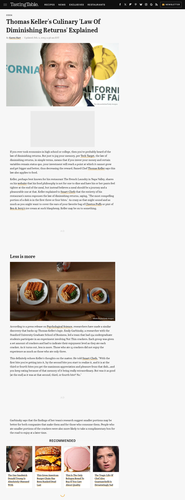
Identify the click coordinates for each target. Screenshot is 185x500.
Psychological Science (59, 326)
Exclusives (76, 4)
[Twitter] (125, 5)
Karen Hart (15, 37)
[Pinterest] (135, 5)
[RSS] (156, 5)
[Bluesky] (140, 5)
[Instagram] (146, 5)
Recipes (49, 4)
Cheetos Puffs (94, 204)
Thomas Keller (96, 168)
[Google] (151, 5)
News (61, 4)
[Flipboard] (130, 5)
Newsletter (173, 4)
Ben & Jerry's (17, 208)
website (22, 183)
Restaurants (96, 4)
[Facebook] (120, 5)
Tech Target (87, 155)
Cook (9, 15)
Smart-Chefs (68, 191)
